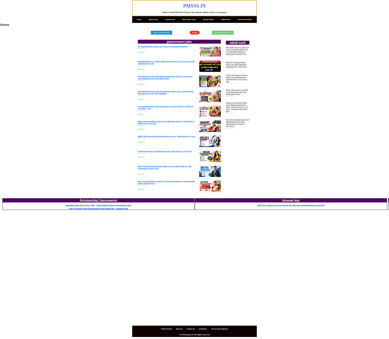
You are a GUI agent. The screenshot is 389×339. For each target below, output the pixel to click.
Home (139, 19)
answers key (170, 19)
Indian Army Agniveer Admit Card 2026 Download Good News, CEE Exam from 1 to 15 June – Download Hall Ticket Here (237, 107)
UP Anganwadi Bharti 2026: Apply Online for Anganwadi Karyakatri (163, 47)
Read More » (141, 52)
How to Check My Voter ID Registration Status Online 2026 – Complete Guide (98, 209)
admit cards (153, 19)
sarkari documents (245, 19)
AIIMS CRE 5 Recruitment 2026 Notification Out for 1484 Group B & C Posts (166, 136)
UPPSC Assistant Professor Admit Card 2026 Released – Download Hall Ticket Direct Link (237, 78)
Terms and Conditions (219, 329)
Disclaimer (203, 329)
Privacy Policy (166, 329)
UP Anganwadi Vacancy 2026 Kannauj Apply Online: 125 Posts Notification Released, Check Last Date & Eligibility (166, 93)
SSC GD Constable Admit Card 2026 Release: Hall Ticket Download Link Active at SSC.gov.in (237, 123)
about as (179, 329)
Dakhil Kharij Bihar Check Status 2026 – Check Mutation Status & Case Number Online (98, 205)
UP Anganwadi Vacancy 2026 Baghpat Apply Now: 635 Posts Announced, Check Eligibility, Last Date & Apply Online (165, 78)
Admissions (225, 19)
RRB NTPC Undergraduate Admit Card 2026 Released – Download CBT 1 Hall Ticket (236, 65)
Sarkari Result (208, 19)
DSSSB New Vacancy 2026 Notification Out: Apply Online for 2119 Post (165, 151)
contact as (191, 329)
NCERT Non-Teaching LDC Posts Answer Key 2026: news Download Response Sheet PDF (291, 205)
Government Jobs (189, 19)
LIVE (195, 33)
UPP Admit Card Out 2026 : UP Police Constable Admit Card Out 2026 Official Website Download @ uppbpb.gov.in (237, 51)
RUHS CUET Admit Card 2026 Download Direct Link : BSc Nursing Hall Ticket (237, 92)
